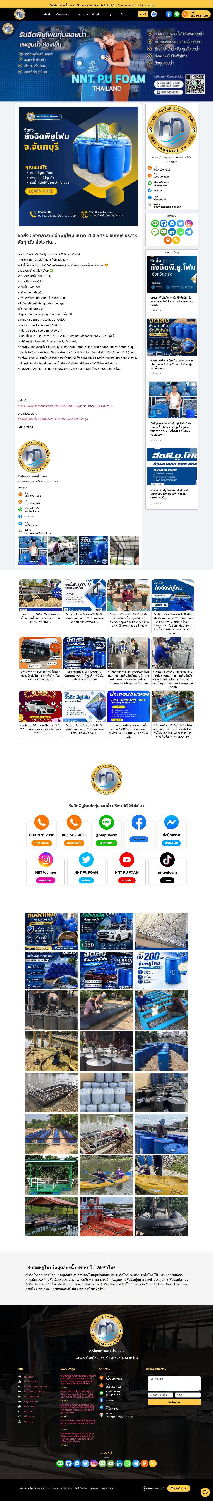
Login (110, 14)
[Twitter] (180, 223)
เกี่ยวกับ (96, 14)
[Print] (168, 240)
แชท (26, 522)
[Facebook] (163, 223)
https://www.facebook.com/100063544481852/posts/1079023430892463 (65, 406)
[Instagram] (189, 223)
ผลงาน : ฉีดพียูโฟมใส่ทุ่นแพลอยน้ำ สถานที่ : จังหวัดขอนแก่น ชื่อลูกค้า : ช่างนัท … (40, 618)
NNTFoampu (45, 872)
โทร (26, 493)
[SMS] (155, 232)
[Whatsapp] (180, 232)
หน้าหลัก (47, 14)
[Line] (155, 223)
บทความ (81, 14)
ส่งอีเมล (28, 530)
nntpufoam (167, 872)
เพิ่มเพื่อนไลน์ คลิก (32, 508)
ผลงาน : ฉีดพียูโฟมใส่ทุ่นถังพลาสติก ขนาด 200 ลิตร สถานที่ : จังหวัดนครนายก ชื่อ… (169, 493)
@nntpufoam (32, 511)
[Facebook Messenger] (172, 223)
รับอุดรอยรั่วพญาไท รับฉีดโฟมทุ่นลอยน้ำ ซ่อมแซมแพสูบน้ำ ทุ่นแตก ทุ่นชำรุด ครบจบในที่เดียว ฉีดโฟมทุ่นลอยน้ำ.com (77, 1394)
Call (192, 12)
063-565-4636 (74, 835)
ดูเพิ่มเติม (64, 1387)
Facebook (29, 516)
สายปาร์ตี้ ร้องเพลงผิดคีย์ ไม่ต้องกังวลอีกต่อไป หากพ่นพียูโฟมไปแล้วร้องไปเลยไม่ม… (40, 675)
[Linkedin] (172, 232)
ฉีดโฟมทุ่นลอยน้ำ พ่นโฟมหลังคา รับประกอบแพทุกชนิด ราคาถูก (53, 419)
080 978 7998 (32, 503)
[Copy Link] (176, 240)
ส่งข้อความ (31, 525)
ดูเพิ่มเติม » (155, 310)
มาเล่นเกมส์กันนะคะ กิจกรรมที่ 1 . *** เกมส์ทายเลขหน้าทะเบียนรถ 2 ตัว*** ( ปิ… (40, 729)
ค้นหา (123, 14)
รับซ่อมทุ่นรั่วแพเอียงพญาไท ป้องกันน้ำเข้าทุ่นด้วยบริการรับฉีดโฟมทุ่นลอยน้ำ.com (84, 675)
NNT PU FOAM (86, 872)
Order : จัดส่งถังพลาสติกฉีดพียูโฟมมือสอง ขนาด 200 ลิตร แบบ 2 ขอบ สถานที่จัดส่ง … (84, 618)
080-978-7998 (199, 15)
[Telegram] (189, 232)
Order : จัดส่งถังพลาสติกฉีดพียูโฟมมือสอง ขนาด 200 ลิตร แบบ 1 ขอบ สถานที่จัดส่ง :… (84, 729)
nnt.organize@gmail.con (38, 533)
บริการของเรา (62, 14)
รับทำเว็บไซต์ (81, 1488)
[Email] (163, 232)
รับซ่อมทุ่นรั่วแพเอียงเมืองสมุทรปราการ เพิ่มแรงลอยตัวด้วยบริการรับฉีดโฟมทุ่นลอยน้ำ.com (171, 364)
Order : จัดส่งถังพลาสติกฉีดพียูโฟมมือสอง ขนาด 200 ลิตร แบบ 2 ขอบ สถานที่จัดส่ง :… (171, 301)
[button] (138, 839)
